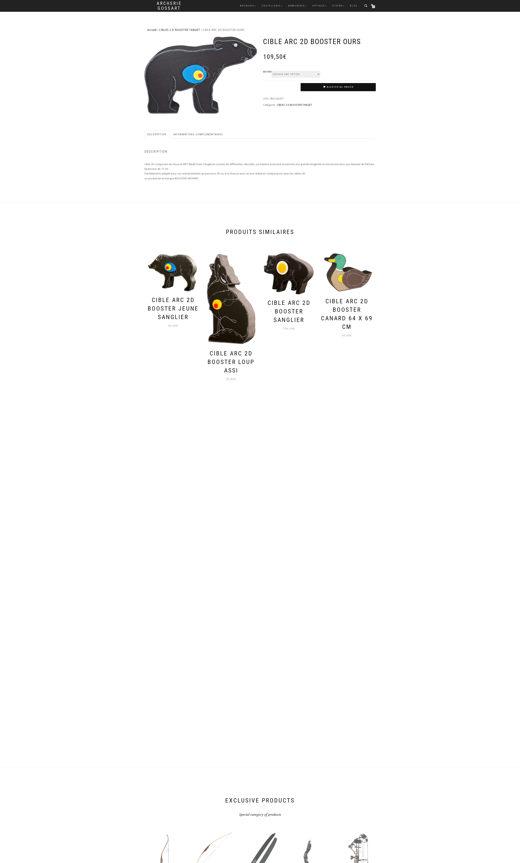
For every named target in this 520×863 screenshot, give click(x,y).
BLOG (354, 5)
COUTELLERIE (271, 5)
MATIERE (267, 72)
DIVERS (337, 5)
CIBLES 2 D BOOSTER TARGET (179, 30)
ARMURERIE (296, 5)
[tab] (157, 134)
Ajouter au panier (340, 87)
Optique (318, 5)
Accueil (151, 30)
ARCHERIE (247, 5)
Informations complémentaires (198, 134)
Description (156, 134)
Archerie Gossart (169, 6)
